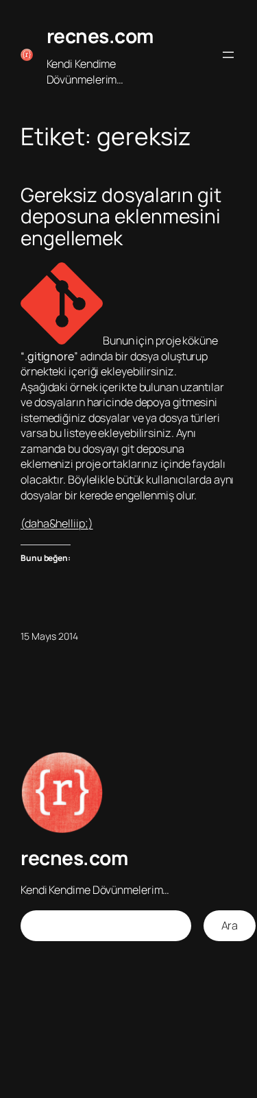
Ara (229, 925)
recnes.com (100, 36)
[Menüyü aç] (228, 55)
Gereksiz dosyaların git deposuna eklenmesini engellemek (121, 216)
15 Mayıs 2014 (49, 635)
